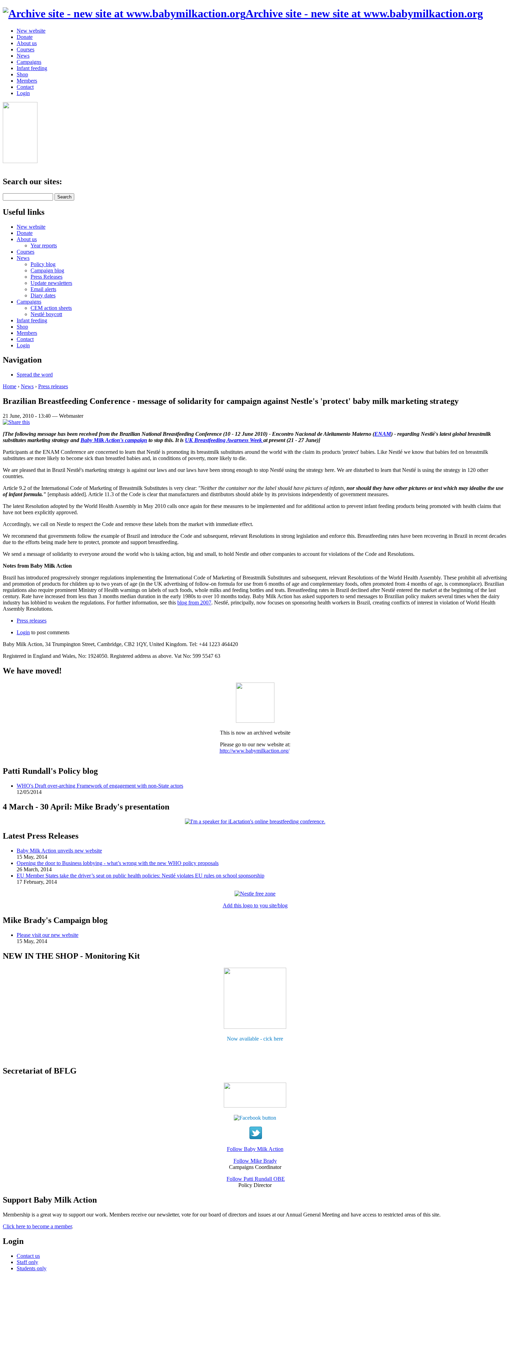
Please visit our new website (47, 935)
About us (27, 43)
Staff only (27, 1262)
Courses (25, 49)
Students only (31, 1268)
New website (31, 31)
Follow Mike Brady (255, 1161)
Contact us (28, 1256)
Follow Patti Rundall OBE (256, 1179)
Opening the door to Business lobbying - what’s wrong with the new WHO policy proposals (118, 863)
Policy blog (43, 264)
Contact (25, 87)
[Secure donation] (20, 161)
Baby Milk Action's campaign (113, 440)
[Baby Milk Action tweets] (255, 1137)
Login (23, 93)
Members (27, 81)
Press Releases (46, 277)
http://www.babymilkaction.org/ (254, 751)
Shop (22, 74)
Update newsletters (51, 283)
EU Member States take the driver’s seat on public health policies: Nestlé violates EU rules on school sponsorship (140, 876)
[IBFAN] (255, 721)
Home (9, 386)
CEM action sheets (51, 308)
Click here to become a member (37, 1226)
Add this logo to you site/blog (255, 905)
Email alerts (43, 289)
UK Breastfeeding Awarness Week (224, 440)
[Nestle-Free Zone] (255, 894)
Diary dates (43, 295)
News (23, 56)
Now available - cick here (255, 1039)
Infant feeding (32, 68)
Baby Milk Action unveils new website (59, 851)
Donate (25, 37)
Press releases (53, 386)
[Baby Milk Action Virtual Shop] (255, 1027)
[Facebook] (255, 1117)
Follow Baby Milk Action (255, 1149)
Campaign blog (47, 270)
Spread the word (35, 375)
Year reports (44, 245)
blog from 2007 (194, 602)
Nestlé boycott (46, 314)
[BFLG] (255, 1106)
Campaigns (29, 62)
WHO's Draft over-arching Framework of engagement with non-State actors (100, 786)
